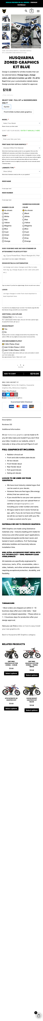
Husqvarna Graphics (14, 398)
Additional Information (11, 429)
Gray (6, 238)
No (5, 332)
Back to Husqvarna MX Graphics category (18, 635)
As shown (8, 210)
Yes (5, 329)
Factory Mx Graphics (18, 385)
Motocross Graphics (12, 50)
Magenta (7, 226)
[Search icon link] (26, 11)
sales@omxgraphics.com (24, 504)
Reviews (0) (7, 424)
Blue (6, 229)
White (6, 216)
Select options (11, 673)
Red (5, 220)
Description (7, 420)
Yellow (7, 223)
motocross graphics (16, 435)
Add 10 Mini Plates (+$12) (14, 347)
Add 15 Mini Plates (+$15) (14, 350)
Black (6, 213)
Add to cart (21, 373)
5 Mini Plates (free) (11, 344)
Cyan (6, 232)
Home (3, 50)
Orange (7, 241)
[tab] (21, 419)
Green (6, 235)
